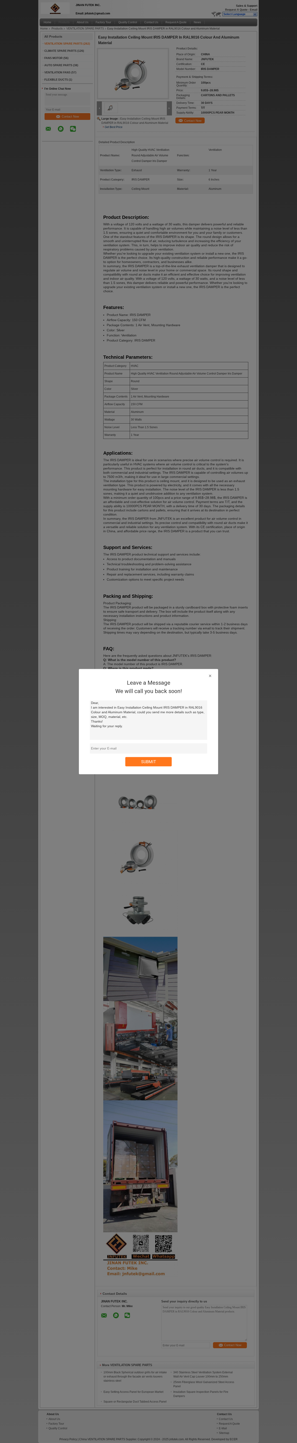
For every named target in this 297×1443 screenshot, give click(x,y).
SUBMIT (148, 761)
